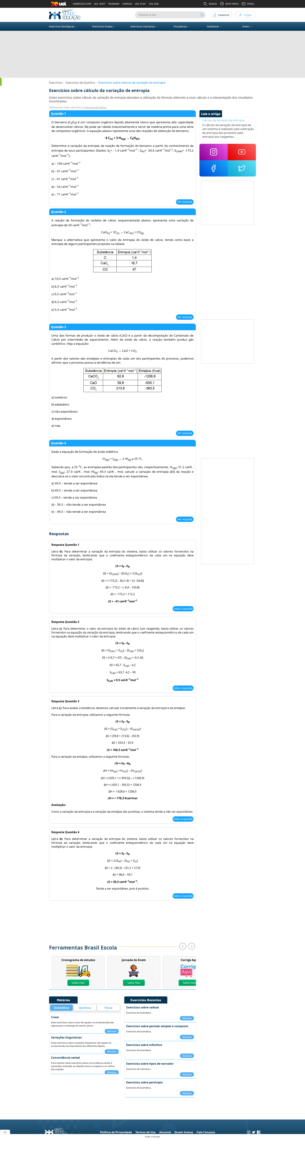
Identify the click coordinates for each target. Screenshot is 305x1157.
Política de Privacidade (116, 1132)
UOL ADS (154, 3)
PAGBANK (113, 3)
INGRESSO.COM (82, 3)
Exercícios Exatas (102, 26)
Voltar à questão (183, 608)
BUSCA (213, 3)
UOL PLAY (140, 3)
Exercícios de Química (95, 107)
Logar (248, 15)
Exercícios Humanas (142, 26)
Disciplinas (180, 26)
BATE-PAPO (232, 3)
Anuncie (165, 1132)
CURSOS (127, 3)
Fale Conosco (206, 1132)
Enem (245, 26)
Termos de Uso (145, 1132)
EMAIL (250, 3)
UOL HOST (100, 3)
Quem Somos (183, 1132)
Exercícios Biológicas (61, 26)
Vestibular (213, 26)
